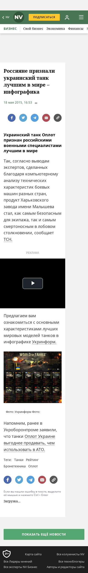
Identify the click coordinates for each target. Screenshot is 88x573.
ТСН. (8, 239)
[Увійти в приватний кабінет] (67, 17)
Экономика (55, 28)
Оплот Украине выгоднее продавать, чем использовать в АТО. (29, 442)
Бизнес (10, 28)
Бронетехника (15, 466)
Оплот (33, 466)
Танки (18, 460)
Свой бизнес (33, 28)
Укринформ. (44, 341)
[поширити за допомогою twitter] (23, 118)
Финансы (75, 28)
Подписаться (44, 17)
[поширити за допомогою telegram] (35, 118)
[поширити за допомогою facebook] (12, 118)
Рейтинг (32, 460)
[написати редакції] (46, 118)
